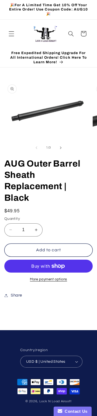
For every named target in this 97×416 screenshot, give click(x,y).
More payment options (48, 279)
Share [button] (16, 295)
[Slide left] (36, 148)
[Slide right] (61, 148)
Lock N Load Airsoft (55, 401)
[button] (11, 33)
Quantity (12, 219)
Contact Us (75, 411)
